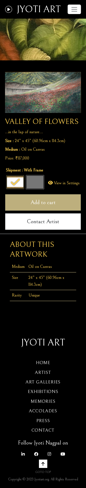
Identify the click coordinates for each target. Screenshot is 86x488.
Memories (43, 401)
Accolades (43, 411)
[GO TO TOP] (43, 464)
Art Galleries (43, 382)
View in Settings (66, 183)
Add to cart (43, 202)
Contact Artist (43, 221)
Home (43, 362)
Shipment (13, 170)
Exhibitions (43, 391)
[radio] (15, 182)
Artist (43, 372)
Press (43, 420)
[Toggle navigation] (74, 9)
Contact (43, 430)
